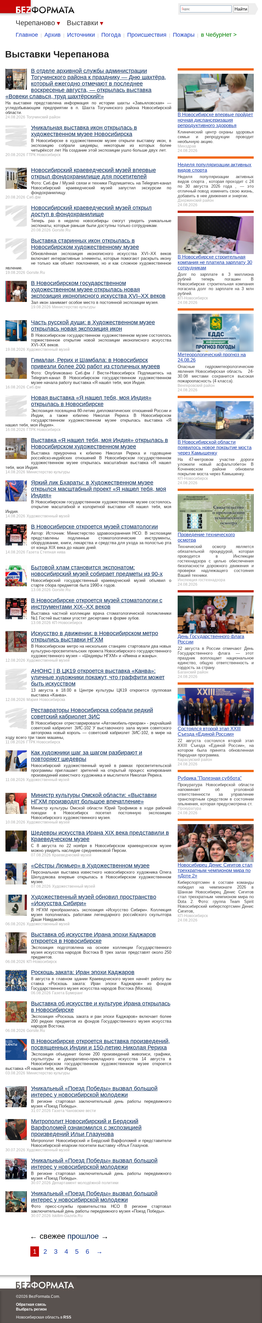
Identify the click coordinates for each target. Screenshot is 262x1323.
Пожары (184, 35)
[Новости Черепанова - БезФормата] (38, 8)
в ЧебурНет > (219, 35)
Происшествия (146, 35)
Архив (52, 35)
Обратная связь (31, 1304)
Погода (111, 35)
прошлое (83, 1236)
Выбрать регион (31, 1309)
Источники (81, 35)
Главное (27, 35)
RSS (67, 1317)
